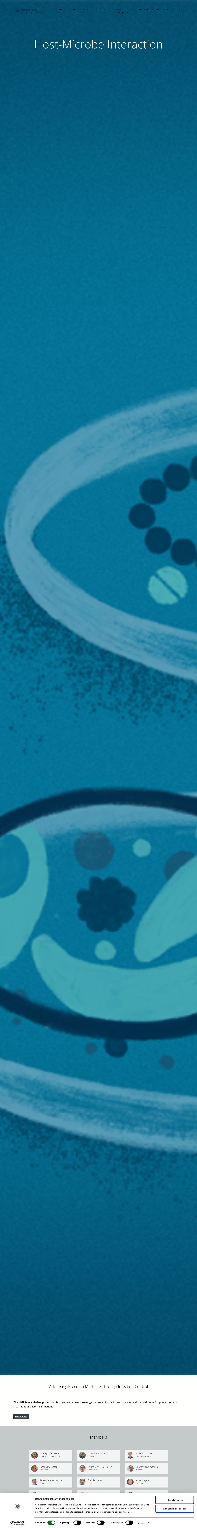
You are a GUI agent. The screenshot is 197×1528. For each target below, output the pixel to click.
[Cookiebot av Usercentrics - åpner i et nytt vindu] (17, 1523)
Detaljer (141, 1523)
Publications (145, 9)
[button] (51, 1455)
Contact (178, 9)
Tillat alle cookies (175, 1500)
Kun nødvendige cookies (174, 1508)
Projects (87, 9)
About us (58, 11)
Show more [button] (21, 1416)
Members (73, 9)
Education (102, 9)
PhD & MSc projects (123, 11)
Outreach (163, 9)
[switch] (77, 1522)
